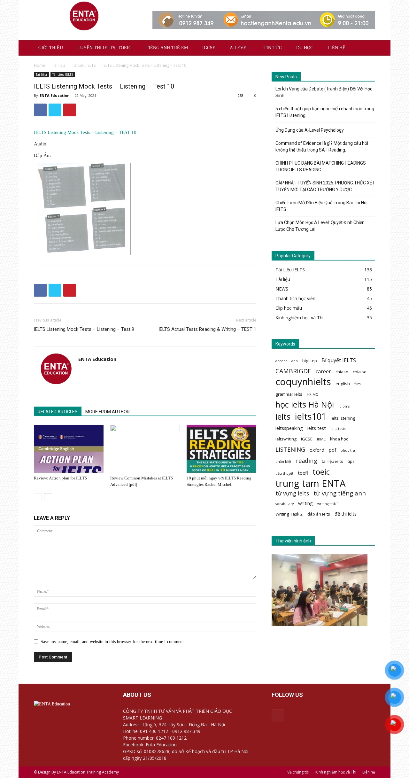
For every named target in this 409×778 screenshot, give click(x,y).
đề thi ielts (346, 513)
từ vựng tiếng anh (339, 493)
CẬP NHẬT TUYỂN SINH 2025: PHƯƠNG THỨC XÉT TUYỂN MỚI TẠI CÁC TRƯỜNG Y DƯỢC (325, 186)
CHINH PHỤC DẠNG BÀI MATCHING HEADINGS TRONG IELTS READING (320, 166)
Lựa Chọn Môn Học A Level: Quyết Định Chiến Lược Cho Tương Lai (320, 226)
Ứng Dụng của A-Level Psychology (309, 130)
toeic (321, 471)
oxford (317, 450)
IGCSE (208, 47)
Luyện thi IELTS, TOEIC (104, 47)
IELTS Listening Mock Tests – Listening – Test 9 (84, 329)
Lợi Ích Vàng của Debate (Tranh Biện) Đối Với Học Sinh (323, 92)
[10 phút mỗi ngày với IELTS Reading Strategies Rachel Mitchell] (221, 449)
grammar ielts (288, 394)
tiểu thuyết (284, 473)
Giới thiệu (50, 47)
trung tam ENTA (310, 483)
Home (39, 65)
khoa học (339, 439)
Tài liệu (58, 65)
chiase (342, 372)
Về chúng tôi (298, 772)
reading (306, 460)
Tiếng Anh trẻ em (167, 47)
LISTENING (290, 449)
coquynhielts (303, 381)
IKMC (321, 439)
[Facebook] (278, 715)
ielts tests (337, 428)
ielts (282, 416)
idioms (344, 406)
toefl (303, 473)
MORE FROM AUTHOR (107, 411)
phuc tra (348, 450)
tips (351, 461)
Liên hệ (336, 47)
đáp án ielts (318, 514)
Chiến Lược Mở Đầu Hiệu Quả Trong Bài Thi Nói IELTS (321, 206)
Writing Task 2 (289, 514)
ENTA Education (55, 95)
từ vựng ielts (292, 493)
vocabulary (284, 504)
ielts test (316, 428)
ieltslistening (343, 418)
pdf (332, 450)
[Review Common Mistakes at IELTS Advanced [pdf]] (145, 449)
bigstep (309, 360)
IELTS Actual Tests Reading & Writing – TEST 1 (207, 329)
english (343, 383)
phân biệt (283, 461)
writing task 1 (328, 504)
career (323, 371)
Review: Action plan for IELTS (60, 478)
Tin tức (273, 47)
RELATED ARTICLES (58, 411)
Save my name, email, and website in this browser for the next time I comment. (113, 641)
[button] (367, 48)
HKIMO (313, 394)
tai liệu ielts (332, 461)
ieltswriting (286, 439)
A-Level (239, 47)
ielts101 (310, 416)
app (294, 361)
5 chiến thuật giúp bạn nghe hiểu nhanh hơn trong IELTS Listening (324, 112)
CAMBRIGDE (293, 371)
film (357, 384)
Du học (304, 47)
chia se (360, 372)
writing (305, 503)
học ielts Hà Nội (304, 404)
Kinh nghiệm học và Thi (335, 772)
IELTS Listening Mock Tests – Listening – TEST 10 (85, 132)
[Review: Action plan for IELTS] (69, 449)
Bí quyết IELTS (338, 360)
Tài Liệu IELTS (84, 65)
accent (281, 361)
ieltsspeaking (289, 428)
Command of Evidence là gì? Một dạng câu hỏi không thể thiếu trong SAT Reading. (321, 146)
